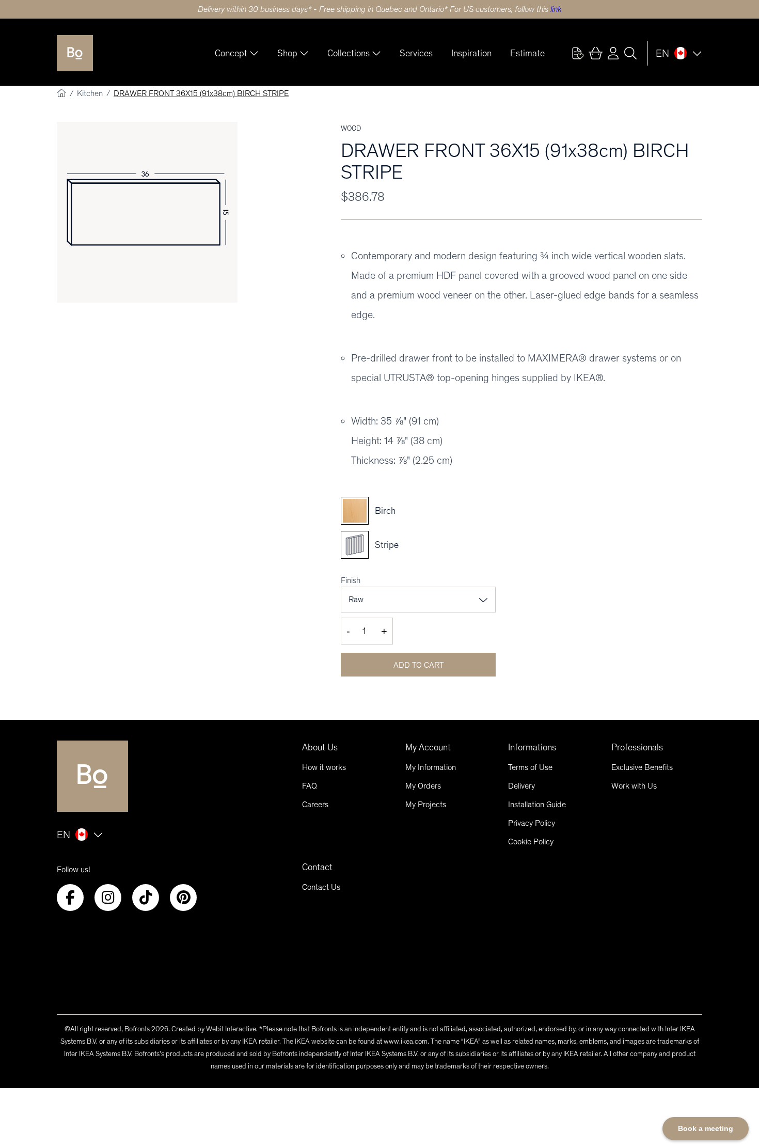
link (556, 9)
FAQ (309, 786)
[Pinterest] (183, 897)
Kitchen (91, 93)
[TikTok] (145, 897)
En (662, 53)
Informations (532, 747)
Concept (231, 53)
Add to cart (418, 665)
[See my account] (578, 53)
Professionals (637, 747)
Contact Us (321, 887)
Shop (287, 53)
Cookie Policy (531, 841)
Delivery (521, 786)
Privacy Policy (531, 823)
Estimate (527, 53)
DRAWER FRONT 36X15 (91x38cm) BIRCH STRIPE (201, 93)
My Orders (423, 786)
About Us (320, 747)
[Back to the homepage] (75, 53)
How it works (324, 767)
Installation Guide (537, 804)
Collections (348, 53)
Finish (350, 580)
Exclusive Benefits (642, 767)
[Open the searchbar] (630, 53)
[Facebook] (70, 897)
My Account (428, 747)
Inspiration (471, 53)
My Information (430, 767)
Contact (317, 867)
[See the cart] (595, 53)
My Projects (425, 804)
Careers (315, 804)
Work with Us (634, 786)
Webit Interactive (231, 1029)
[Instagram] (107, 897)
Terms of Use (530, 767)
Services (416, 53)
